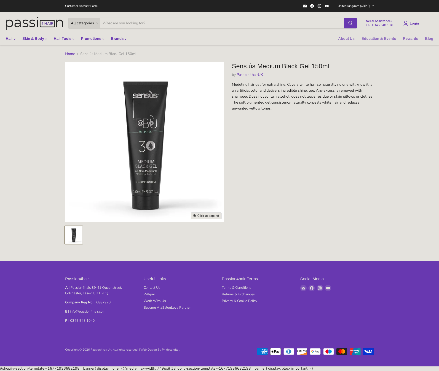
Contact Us (152, 287)
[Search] (350, 23)
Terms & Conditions (236, 287)
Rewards (410, 39)
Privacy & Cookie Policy (239, 301)
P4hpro (149, 294)
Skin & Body (33, 39)
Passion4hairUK (250, 74)
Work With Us (155, 301)
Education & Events (378, 39)
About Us (346, 39)
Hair (10, 39)
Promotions (91, 39)
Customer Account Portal (82, 6)
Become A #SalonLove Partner (167, 307)
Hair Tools (63, 39)
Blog (429, 39)
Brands (118, 39)
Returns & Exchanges (238, 294)
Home (70, 54)
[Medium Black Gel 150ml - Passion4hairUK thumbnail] (74, 235)
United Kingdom (354, 6)
